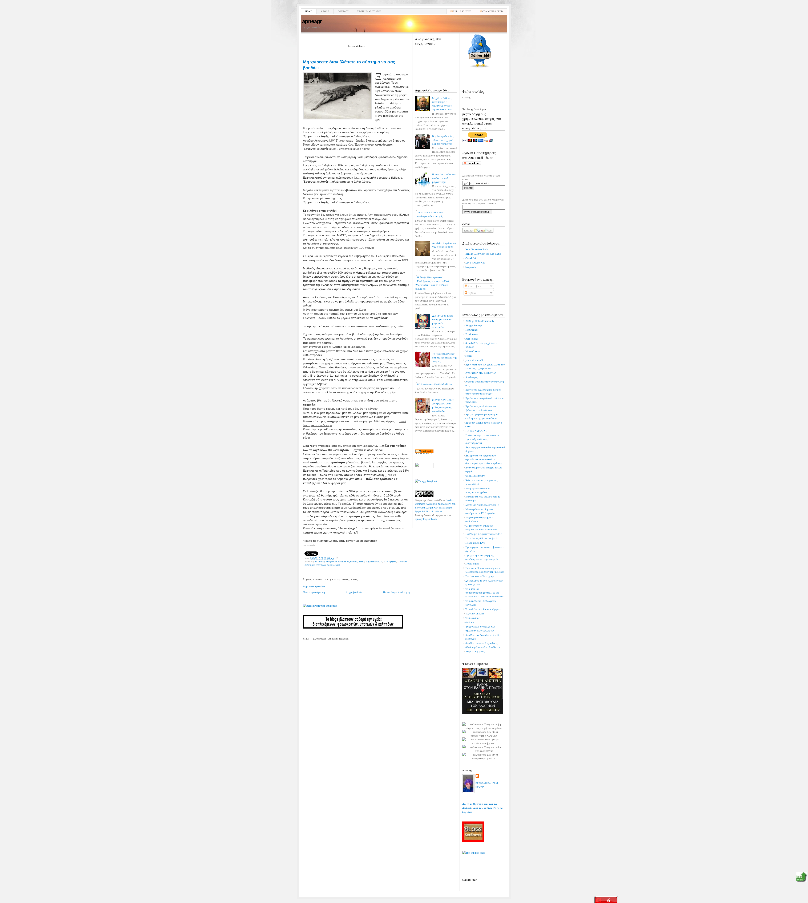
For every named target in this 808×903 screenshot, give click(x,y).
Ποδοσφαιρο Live (475, 542)
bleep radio (470, 267)
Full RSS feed (462, 11)
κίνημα (342, 561)
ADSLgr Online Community (479, 320)
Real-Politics (471, 338)
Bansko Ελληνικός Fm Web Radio (483, 253)
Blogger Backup (473, 325)
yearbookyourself (474, 360)
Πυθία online (472, 563)
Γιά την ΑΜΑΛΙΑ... (476, 430)
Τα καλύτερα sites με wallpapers (483, 609)
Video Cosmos (472, 351)
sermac (468, 355)
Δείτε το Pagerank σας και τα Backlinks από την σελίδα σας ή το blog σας (482, 808)
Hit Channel (471, 329)
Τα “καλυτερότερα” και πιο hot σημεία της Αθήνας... (444, 357)
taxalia (312, 545)
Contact (343, 11)
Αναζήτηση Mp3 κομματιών (481, 372)
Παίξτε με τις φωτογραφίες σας (483, 533)
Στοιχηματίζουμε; (369, 11)
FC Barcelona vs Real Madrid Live (434, 384)
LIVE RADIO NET (475, 262)
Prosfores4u (471, 334)
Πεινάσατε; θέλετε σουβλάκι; (482, 538)
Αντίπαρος (471, 377)
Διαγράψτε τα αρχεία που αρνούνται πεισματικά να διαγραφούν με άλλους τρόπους (483, 459)
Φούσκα (469, 622)
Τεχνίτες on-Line (474, 613)
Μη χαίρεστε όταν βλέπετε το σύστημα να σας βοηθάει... (349, 65)
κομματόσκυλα (374, 561)
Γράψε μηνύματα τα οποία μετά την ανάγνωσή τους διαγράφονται (483, 438)
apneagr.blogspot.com (426, 518)
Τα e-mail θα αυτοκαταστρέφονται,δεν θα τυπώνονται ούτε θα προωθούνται (485, 592)
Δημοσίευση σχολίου (314, 586)
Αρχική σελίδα (354, 592)
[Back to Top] (801, 877)
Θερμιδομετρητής (475, 475)
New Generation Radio (476, 249)
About (325, 11)
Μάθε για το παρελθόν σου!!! (482, 504)
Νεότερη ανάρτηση (314, 592)
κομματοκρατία (355, 561)
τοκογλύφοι (333, 564)
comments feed (492, 11)
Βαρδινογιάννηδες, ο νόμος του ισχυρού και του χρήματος (444, 139)
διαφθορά (331, 561)
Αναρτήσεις (474, 286)
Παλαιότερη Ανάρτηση (396, 592)
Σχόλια (471, 292)
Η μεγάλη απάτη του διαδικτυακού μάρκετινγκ (444, 178)
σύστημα (321, 564)
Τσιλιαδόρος (472, 617)
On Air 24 (470, 258)
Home (308, 11)
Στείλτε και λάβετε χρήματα (481, 576)
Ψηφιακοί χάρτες (475, 651)
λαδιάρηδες (389, 561)
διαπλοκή (319, 561)
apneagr (312, 21)
